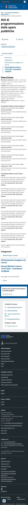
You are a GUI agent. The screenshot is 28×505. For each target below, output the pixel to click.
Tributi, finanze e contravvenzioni (9, 385)
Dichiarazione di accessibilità (8, 471)
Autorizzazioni (4, 377)
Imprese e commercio (6, 382)
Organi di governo (5, 359)
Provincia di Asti (5, 464)
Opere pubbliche (5, 14)
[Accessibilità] (4, 501)
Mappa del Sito (21, 499)
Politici (2, 364)
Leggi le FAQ (4, 475)
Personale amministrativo (7, 361)
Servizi (18, 497)
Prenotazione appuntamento (8, 479)
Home (2, 12)
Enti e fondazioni (5, 356)
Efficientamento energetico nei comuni (13, 261)
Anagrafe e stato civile (7, 375)
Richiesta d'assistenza (6, 481)
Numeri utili (4, 433)
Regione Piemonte (5, 2)
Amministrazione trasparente (12, 12)
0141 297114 (9, 419)
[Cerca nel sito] (23, 7)
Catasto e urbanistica (6, 380)
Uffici (2, 366)
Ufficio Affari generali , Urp (7, 428)
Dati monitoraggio (5, 497)
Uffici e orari (4, 430)
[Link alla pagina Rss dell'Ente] (2, 489)
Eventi (2, 404)
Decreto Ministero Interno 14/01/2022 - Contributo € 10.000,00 (11, 268)
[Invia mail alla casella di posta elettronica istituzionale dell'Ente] (14, 423)
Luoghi (2, 402)
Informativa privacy (6, 466)
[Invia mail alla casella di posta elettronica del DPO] (10, 442)
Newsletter (4, 491)
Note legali (4, 469)
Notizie (3, 393)
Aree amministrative (6, 351)
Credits (9, 499)
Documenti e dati (5, 354)
